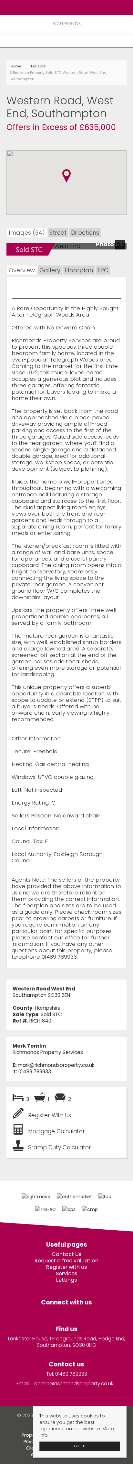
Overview (22, 270)
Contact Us (66, 1254)
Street (57, 233)
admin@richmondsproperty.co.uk (73, 1383)
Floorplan (79, 270)
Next (121, 248)
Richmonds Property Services (48, 1052)
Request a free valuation (66, 1261)
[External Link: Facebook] (64, 7)
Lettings (66, 1280)
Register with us (66, 1267)
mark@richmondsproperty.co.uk (56, 1065)
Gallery (49, 270)
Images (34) (27, 233)
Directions (85, 233)
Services (66, 1273)
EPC (102, 270)
